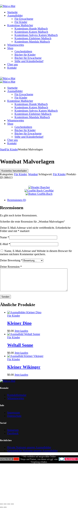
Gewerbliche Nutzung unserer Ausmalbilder (32, 450)
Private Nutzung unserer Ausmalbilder (29, 447)
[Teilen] (8, 504)
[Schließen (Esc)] (12, 504)
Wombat (33, 174)
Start (2, 149)
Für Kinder (11, 149)
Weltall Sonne (20, 345)
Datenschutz (14, 415)
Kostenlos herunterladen (14, 170)
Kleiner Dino (19, 323)
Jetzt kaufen (21, 330)
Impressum (13, 412)
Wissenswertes (15, 398)
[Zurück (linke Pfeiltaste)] (1, 507)
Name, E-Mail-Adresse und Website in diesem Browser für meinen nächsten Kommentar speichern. (36, 252)
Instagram (13, 430)
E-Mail (5, 244)
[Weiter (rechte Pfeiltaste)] (5, 507)
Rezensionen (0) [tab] (16, 200)
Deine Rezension (11, 266)
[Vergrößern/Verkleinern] (1, 504)
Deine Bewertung (11, 260)
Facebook (13, 433)
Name (4, 237)
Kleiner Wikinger (23, 367)
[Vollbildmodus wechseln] (5, 504)
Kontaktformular (16, 395)
